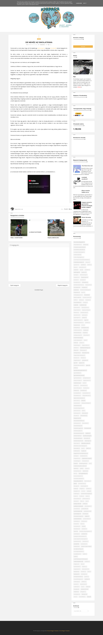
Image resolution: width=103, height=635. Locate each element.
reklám (86, 516)
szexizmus (76, 546)
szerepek (76, 544)
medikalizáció (83, 455)
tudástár (86, 579)
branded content (86, 297)
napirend (85, 471)
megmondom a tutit (86, 458)
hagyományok (86, 380)
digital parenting (85, 310)
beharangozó (41, 48)
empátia (85, 330)
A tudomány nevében (78, 262)
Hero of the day (77, 388)
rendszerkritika (77, 518)
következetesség (86, 435)
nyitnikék (88, 488)
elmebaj (87, 322)
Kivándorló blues (77, 425)
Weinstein (84, 594)
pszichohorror (87, 511)
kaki (83, 410)
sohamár (83, 528)
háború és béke (77, 380)
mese (75, 463)
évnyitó (81, 342)
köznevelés (86, 438)
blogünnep (76, 292)
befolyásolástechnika (78, 284)
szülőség (86, 561)
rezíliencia (83, 521)
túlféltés (83, 581)
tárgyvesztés (76, 569)
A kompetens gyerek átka (79, 247)
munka (86, 468)
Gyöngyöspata (86, 378)
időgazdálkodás (86, 395)
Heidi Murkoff (83, 385)
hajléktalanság (77, 383)
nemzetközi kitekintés (78, 478)
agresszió (76, 264)
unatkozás (76, 586)
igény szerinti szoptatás (78, 398)
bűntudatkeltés (77, 302)
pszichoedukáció (77, 511)
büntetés (87, 300)
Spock (75, 531)
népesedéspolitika (77, 481)
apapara (83, 272)
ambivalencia (82, 267)
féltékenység (82, 350)
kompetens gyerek (77, 428)
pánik (87, 496)
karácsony (84, 413)
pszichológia (76, 513)
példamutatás (85, 498)
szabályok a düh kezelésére (79, 536)
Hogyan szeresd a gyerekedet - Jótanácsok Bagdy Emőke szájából (87, 205)
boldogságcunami (77, 295)
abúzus (87, 262)
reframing (85, 513)
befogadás (84, 282)
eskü (85, 340)
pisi (86, 501)
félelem (75, 350)
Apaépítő (86, 269)
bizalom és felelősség (84, 289)
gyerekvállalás (77, 372)
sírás (83, 526)
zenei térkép (81, 596)
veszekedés (76, 594)
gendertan (84, 360)
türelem (75, 584)
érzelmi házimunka (77, 337)
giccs (75, 362)
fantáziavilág (76, 345)
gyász (87, 365)
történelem (83, 574)
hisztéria (75, 390)
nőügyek (81, 488)
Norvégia (76, 486)
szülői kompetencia (78, 561)
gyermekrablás (77, 378)
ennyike (84, 332)
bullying (80, 300)
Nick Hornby (87, 481)
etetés (75, 342)
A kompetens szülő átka (78, 249)
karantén (75, 415)
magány (83, 450)
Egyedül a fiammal (77, 320)
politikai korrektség (78, 506)
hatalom (75, 385)
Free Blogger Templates (65, 630)
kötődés (87, 433)
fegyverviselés (85, 345)
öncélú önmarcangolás (85, 493)
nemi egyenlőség (82, 473)
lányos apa (76, 443)
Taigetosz (76, 564)
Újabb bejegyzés (14, 285)
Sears (82, 523)
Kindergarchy (76, 423)
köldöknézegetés (77, 430)
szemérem (85, 541)
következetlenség (77, 438)
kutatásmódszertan (78, 440)
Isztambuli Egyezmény (78, 408)
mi (89, 463)
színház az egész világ (85, 546)
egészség (84, 315)
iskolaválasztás (77, 405)
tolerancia (76, 574)
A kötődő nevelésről (84, 178)
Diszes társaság (86, 217)
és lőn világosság (77, 340)
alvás (75, 267)
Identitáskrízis (76, 395)
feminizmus (84, 352)
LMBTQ (87, 448)
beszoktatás (76, 287)
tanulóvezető (76, 566)
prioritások (76, 508)
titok (88, 571)
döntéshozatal (83, 312)
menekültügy (76, 461)
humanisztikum (86, 393)
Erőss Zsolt (86, 335)
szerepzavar (83, 544)
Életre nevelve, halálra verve (86, 191)
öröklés (81, 496)
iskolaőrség (76, 403)
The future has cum (87, 165)
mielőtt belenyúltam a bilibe (79, 466)
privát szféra (84, 508)
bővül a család (77, 297)
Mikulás (75, 468)
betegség (84, 287)
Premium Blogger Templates (53, 630)
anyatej (75, 269)
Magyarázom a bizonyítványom (80, 453)
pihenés (75, 501)
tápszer (83, 566)
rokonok (75, 523)
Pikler (81, 501)
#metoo (85, 244)
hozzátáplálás (77, 393)
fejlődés (75, 347)
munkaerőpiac (77, 471)
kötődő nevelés (77, 435)
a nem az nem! (77, 254)
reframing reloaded (78, 516)
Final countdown (16, 237)
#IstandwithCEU (77, 244)
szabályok (84, 533)
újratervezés (82, 584)
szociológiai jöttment (78, 551)
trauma (86, 576)
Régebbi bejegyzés (63, 285)
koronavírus (87, 428)
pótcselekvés (87, 506)
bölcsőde (86, 295)
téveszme (76, 571)
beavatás (82, 279)
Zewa (88, 596)
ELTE (82, 325)
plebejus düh (76, 503)
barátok (75, 279)
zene (75, 596)
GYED (75, 367)
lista (82, 448)
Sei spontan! (76, 526)
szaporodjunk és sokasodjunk (80, 538)
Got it (84, 3)
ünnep (87, 586)
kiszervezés (84, 423)
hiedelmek (85, 388)
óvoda (88, 491)
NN (74, 483)
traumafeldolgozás (78, 579)
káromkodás (83, 415)
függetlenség (76, 360)
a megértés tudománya (78, 252)
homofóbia (83, 390)
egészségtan (76, 317)
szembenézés (76, 541)
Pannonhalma (76, 498)
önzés (75, 496)
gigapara (81, 362)
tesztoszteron (85, 569)
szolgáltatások (77, 554)
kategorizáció (76, 418)
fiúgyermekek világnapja (79, 355)
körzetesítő (53, 48)
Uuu (82, 586)
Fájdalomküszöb (53, 237)
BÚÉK (75, 300)
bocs (83, 292)
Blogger (41, 289)
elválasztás (76, 327)
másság (75, 455)
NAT (75, 473)
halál (84, 383)
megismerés (76, 458)
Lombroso (76, 450)
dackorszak (76, 307)
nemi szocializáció (77, 476)
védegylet (82, 591)
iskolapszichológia (85, 403)
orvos (82, 491)
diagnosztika (76, 310)
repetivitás (76, 521)
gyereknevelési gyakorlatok (79, 370)
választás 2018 (84, 589)
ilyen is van (76, 400)
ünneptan (76, 589)
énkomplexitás (77, 332)
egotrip (83, 317)
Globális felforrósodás (78, 365)
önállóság (76, 493)
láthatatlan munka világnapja (79, 445)
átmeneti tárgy (83, 274)
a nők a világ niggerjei (78, 257)
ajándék (82, 264)
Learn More (79, 3)
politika (84, 503)
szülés (84, 554)
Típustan (82, 571)
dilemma (75, 312)
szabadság (76, 533)
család (75, 305)
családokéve (82, 305)
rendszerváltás (86, 518)
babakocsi (76, 277)
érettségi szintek (77, 335)
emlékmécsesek (77, 330)
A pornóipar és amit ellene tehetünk (81, 259)
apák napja (76, 272)
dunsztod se (76, 315)
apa (81, 269)
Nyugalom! (76, 491)
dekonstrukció (84, 307)
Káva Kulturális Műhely (78, 420)
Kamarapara (76, 413)
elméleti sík (76, 325)
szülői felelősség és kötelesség (80, 559)
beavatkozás (76, 282)
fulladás (82, 357)
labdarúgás (87, 440)
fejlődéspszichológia (84, 347)
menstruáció (84, 461)
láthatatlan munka (85, 443)
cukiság (84, 302)
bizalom (75, 289)
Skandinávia (76, 528)
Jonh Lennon (76, 410)
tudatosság (76, 581)
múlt (81, 468)
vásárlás (75, 591)
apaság (75, 274)
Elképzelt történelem (78, 322)
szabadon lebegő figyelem (85, 531)
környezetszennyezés (78, 433)
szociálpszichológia (78, 549)
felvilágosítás (76, 352)
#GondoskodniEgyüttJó (78, 242)
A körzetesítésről (35, 232)
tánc (82, 564)
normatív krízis (81, 483)
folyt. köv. (76, 357)
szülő (75, 556)
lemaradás (76, 448)
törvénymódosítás (77, 576)
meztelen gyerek (82, 463)
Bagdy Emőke (84, 277)
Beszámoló (88, 284)
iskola (39, 39)
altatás (88, 264)
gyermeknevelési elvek (78, 375)
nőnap (75, 488)
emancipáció (84, 327)
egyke (85, 320)
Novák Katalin (83, 486)
